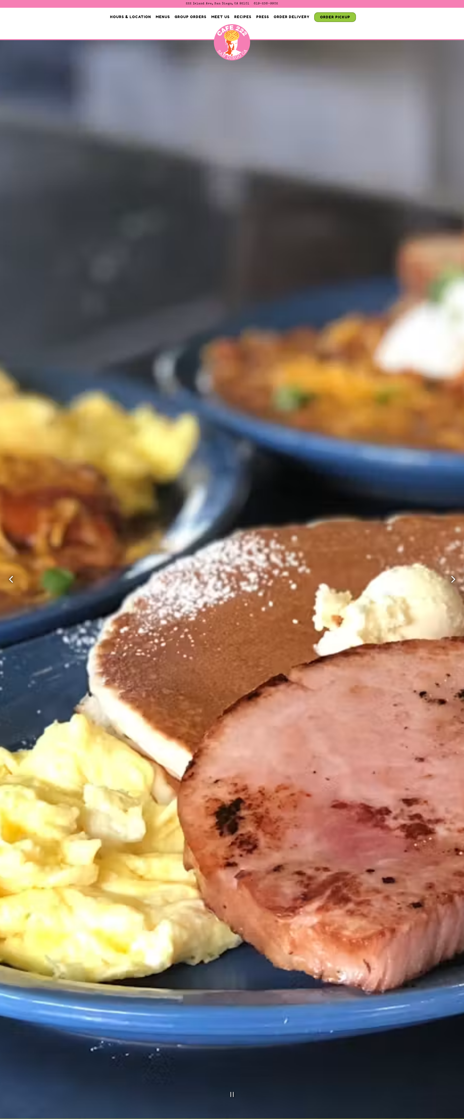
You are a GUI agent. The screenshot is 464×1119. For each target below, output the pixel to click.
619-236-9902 (266, 3)
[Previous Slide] (11, 579)
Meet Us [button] (220, 17)
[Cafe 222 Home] (232, 44)
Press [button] (262, 17)
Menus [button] (163, 17)
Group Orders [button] (190, 17)
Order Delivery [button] (292, 17)
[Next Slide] (453, 579)
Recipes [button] (242, 17)
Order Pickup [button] (335, 17)
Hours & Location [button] (130, 17)
